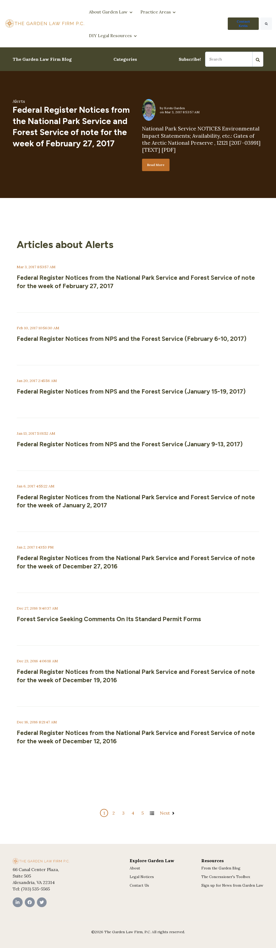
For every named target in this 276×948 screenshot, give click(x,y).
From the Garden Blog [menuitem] (220, 868)
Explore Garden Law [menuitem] (152, 860)
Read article (30, 296)
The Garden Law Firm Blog (42, 59)
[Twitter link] (42, 902)
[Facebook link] (30, 902)
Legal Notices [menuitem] (142, 876)
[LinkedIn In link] (18, 902)
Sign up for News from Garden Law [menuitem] (232, 885)
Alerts (19, 101)
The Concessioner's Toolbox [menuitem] (225, 876)
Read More (155, 165)
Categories (125, 59)
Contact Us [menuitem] (139, 885)
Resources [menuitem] (212, 860)
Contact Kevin (243, 23)
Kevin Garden (174, 108)
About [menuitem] (135, 868)
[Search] (266, 23)
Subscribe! (190, 59)
